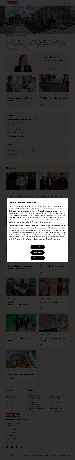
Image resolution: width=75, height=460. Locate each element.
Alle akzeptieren (37, 247)
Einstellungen (38, 252)
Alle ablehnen (37, 258)
